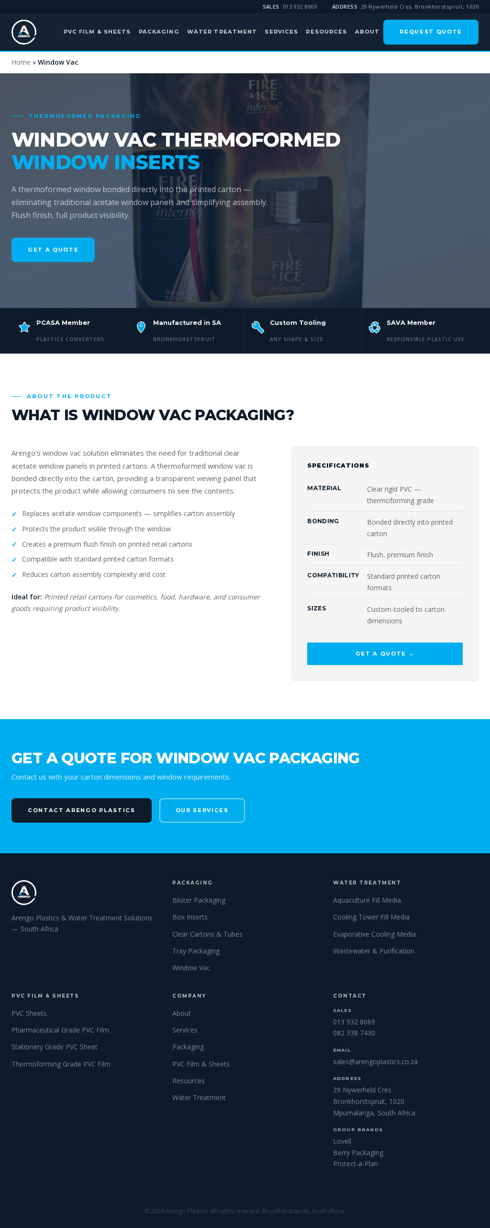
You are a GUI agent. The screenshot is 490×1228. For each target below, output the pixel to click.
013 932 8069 (300, 6)
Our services (202, 810)
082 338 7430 (354, 1032)
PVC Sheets (29, 1013)
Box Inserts (190, 916)
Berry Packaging (358, 1152)
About (367, 31)
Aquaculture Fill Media (367, 900)
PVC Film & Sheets (97, 31)
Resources (326, 31)
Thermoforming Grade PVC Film (61, 1063)
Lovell (342, 1141)
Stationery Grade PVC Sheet (54, 1046)
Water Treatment (222, 31)
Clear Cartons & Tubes (207, 934)
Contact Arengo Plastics (81, 810)
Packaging (159, 31)
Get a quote (53, 249)
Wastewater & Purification (373, 950)
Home (21, 62)
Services (281, 31)
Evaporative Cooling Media (374, 934)
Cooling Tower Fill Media (371, 916)
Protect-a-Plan (355, 1163)
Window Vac (191, 967)
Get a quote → (385, 653)
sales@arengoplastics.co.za (375, 1061)
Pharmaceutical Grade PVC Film (60, 1029)
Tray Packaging (196, 950)
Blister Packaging (198, 900)
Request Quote (431, 31)
